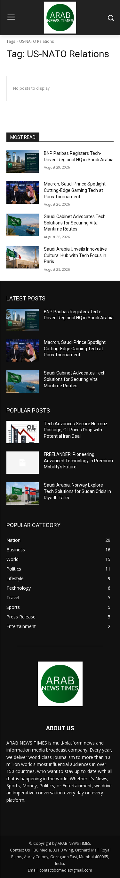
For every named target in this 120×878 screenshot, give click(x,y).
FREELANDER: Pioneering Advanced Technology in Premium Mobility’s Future (78, 460)
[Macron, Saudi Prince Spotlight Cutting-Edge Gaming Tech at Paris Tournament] (22, 192)
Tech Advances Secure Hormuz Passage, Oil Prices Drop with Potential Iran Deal (76, 430)
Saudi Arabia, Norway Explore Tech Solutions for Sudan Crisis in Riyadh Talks (77, 491)
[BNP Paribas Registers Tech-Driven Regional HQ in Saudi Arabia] (22, 161)
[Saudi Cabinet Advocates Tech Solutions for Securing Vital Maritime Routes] (22, 225)
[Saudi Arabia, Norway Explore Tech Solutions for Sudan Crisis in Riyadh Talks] (22, 493)
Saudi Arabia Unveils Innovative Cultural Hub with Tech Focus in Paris (75, 255)
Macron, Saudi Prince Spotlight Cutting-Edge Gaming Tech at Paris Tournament (75, 190)
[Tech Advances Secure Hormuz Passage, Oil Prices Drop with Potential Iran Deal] (22, 432)
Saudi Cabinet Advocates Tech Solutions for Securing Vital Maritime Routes (75, 222)
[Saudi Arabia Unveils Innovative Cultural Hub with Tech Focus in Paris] (22, 257)
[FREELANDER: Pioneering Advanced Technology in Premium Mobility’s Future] (22, 462)
